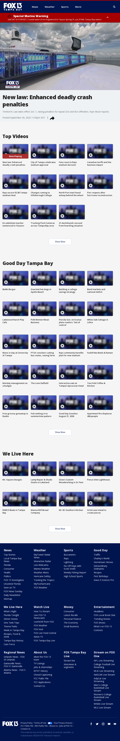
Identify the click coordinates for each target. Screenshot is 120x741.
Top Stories (9, 554)
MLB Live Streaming (104, 670)
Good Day (101, 550)
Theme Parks (10, 626)
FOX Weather (40, 587)
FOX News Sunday (13, 591)
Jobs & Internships (43, 667)
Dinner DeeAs (11, 618)
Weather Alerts (41, 572)
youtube (109, 723)
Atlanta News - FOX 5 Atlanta (14, 671)
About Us (40, 652)
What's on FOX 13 (103, 626)
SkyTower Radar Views (42, 556)
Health (7, 572)
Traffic (97, 554)
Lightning (68, 562)
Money (68, 607)
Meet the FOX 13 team (42, 658)
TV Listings (39, 663)
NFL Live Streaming (104, 660)
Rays (66, 558)
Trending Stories (102, 618)
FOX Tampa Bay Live (44, 640)
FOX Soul (38, 629)
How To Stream (42, 611)
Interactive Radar (42, 561)
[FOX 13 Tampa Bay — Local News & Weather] (14, 6)
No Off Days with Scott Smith (72, 567)
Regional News (14, 652)
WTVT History (41, 670)
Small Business (71, 626)
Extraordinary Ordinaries (100, 567)
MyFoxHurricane (42, 583)
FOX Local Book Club (104, 615)
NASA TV (38, 636)
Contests (98, 630)
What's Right (10, 611)
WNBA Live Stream (103, 703)
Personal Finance (72, 618)
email (115, 723)
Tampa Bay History (13, 640)
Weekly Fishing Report (75, 572)
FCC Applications (42, 682)
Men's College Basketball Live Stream (101, 687)
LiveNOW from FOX (44, 621)
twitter (97, 723)
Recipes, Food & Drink (12, 635)
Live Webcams (41, 564)
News (8, 550)
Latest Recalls (71, 615)
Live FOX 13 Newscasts (40, 616)
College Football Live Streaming (104, 666)
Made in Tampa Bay (14, 630)
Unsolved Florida (12, 583)
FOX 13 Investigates (14, 580)
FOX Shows (99, 622)
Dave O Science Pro (104, 580)
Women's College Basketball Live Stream (102, 697)
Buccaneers (70, 554)
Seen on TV (9, 587)
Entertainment (104, 607)
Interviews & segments (70, 666)
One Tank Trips (11, 622)
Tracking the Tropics (44, 580)
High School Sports (73, 576)
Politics (7, 576)
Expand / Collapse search (114, 6)
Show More (60, 242)
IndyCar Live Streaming (100, 680)
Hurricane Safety (42, 576)
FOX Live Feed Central (45, 632)
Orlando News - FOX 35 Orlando (14, 658)
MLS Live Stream (102, 707)
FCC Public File (41, 678)
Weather (40, 550)
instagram (103, 723)
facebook (91, 723)
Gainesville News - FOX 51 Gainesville (13, 665)
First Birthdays (101, 576)
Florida (7, 564)
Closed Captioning (43, 674)
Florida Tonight (11, 615)
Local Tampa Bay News (13, 560)
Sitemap (8, 598)
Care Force (9, 644)
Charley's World (101, 558)
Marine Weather (42, 568)
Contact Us (39, 685)
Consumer (9, 568)
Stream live (69, 660)
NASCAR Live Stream (104, 674)
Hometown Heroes (103, 562)
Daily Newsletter (12, 595)
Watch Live (41, 607)
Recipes (98, 572)
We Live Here (13, 607)
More (78, 6)
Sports (68, 550)
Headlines (99, 611)
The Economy (71, 622)
